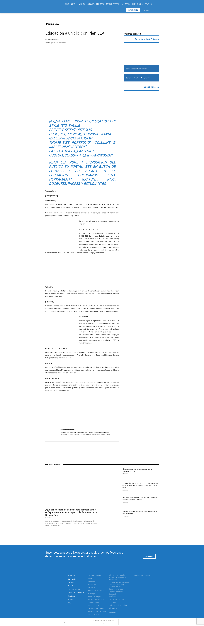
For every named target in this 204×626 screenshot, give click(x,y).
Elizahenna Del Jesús (53, 39)
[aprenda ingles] (141, 48)
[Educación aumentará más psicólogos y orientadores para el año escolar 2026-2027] (113, 502)
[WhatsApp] (111, 40)
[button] (158, 4)
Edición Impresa (151, 87)
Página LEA (52, 23)
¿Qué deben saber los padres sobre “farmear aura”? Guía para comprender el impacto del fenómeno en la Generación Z (71, 512)
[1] (141, 58)
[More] (117, 40)
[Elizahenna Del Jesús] (53, 433)
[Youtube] (159, 10)
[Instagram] (153, 10)
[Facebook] (151, 10)
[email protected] (51, 196)
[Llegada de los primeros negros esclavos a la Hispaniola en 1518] (113, 473)
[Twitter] (156, 10)
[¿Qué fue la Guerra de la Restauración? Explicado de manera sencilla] (113, 516)
